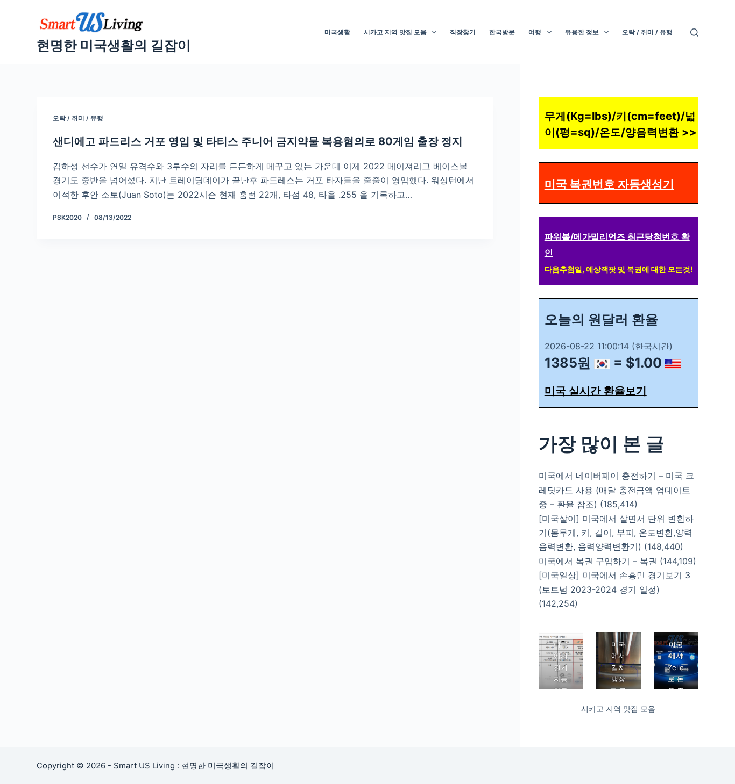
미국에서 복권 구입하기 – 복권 (598, 561)
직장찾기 (463, 32)
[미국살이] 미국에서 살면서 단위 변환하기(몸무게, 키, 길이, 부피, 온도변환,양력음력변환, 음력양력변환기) (616, 532)
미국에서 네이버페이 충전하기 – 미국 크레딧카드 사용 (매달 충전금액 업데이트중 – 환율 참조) (616, 489)
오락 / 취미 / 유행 (647, 32)
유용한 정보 (582, 32)
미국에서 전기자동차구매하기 (561, 679)
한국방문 (502, 32)
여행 (534, 32)
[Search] (694, 32)
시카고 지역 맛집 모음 (395, 32)
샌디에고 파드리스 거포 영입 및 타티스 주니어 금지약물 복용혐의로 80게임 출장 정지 (258, 141)
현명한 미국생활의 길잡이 (114, 45)
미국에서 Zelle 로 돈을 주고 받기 (676, 679)
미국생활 (337, 32)
